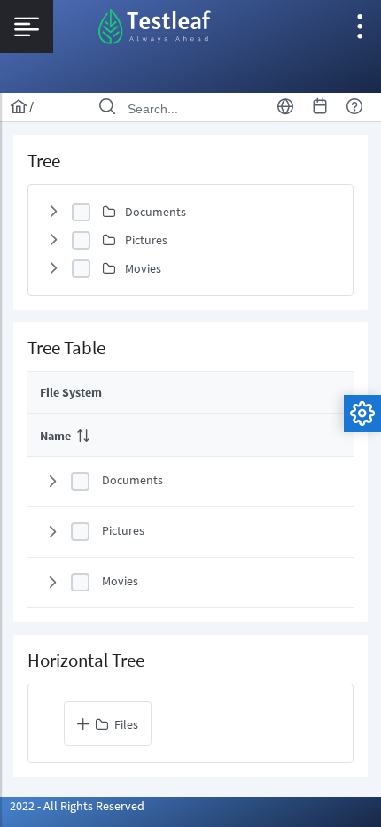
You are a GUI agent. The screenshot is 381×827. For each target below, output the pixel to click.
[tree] (190, 240)
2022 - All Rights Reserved (77, 806)
